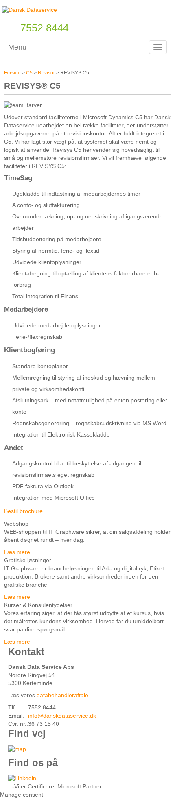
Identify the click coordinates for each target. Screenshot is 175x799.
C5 (29, 73)
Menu (17, 47)
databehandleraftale (62, 695)
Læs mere (17, 552)
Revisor (46, 73)
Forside (12, 73)
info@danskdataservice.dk (62, 715)
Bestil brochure (23, 511)
